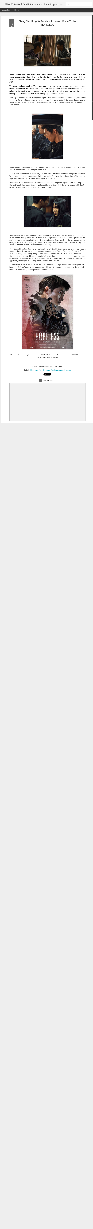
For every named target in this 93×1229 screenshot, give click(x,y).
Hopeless (34, 370)
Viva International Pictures (61, 370)
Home (16, 10)
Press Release (44, 370)
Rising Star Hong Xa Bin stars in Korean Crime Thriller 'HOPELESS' (48, 22)
